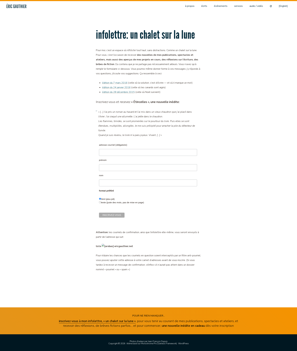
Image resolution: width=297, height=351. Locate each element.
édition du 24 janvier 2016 (116, 87)
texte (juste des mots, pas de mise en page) (122, 202)
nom (101, 175)
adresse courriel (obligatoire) (113, 145)
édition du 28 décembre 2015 (118, 92)
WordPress (183, 343)
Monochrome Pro (149, 343)
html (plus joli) (108, 199)
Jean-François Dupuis (158, 341)
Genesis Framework (167, 343)
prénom (103, 160)
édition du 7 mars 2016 (114, 82)
